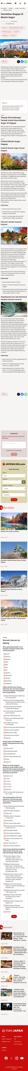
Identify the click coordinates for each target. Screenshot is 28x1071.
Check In (5, 479)
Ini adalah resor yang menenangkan (12, 723)
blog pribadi (9, 821)
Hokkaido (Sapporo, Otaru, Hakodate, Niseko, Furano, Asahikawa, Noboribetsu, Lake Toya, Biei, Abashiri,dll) (14, 858)
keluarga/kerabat (10, 754)
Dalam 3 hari (9, 776)
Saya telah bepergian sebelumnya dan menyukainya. (15, 697)
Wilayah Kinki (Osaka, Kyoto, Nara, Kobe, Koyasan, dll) (15, 891)
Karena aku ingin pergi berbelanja (15, 727)
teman (7, 759)
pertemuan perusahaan (12, 735)
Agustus (8, 673)
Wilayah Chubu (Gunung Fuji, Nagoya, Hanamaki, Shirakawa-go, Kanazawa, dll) (15, 885)
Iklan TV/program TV (11, 843)
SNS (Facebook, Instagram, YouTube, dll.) (13, 817)
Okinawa (8, 912)
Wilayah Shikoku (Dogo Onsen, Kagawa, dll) (14, 902)
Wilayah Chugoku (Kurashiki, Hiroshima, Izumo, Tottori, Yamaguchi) (14, 896)
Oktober (8, 678)
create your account (12, 436)
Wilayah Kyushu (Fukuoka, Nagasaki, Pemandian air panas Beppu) (14, 907)
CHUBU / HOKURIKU (20, 8)
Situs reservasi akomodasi (13, 823)
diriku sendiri (9, 748)
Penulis (2, 24)
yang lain (8, 762)
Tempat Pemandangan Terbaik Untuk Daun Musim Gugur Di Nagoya (12, 107)
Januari (8, 654)
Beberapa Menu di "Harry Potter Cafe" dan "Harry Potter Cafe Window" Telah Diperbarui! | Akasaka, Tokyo (20, 936)
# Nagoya (5, 35)
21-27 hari (8, 787)
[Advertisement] (7, 94)
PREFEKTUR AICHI (7, 10)
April (7, 662)
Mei (7, 665)
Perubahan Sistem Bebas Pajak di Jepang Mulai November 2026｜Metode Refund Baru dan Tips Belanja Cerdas (20, 950)
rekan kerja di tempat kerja (13, 756)
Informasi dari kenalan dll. (13, 846)
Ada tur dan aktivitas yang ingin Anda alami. (14, 719)
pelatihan (8, 738)
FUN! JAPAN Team (10, 24)
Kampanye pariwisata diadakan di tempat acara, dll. (15, 827)
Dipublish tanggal (5, 21)
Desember (8, 683)
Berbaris (8, 659)
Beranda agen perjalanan (13, 811)
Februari (8, 657)
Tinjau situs (9, 813)
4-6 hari (8, 779)
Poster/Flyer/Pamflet (11, 830)
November (9, 681)
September (9, 675)
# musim (16, 32)
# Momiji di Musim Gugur (16, 28)
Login (3, 436)
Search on (5, 492)
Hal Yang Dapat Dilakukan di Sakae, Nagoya (11, 590)
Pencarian (14, 499)
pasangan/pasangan (11, 751)
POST (14, 454)
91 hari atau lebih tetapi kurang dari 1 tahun (14, 793)
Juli (6, 670)
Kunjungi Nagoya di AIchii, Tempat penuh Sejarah (13, 619)
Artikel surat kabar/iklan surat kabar (14, 839)
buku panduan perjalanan (13, 833)
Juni (7, 667)
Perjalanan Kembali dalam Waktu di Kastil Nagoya (13, 561)
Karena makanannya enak (13, 716)
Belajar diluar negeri (11, 733)
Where (4, 473)
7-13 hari (8, 781)
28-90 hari (8, 789)
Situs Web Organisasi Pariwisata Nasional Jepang (15, 807)
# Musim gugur (6, 32)
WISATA (11, 8)
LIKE (5, 62)
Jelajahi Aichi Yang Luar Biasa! (10, 531)
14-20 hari (8, 784)
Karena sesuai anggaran (12, 730)
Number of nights (8, 485)
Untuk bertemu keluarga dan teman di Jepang (14, 712)
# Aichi (4, 28)
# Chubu (13, 35)
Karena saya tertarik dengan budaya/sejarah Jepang (14, 707)
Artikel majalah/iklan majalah (14, 836)
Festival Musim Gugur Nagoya (10, 110)
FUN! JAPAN (3, 8)
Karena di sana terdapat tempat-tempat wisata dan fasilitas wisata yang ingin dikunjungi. (15, 702)
